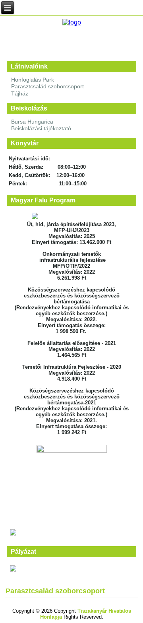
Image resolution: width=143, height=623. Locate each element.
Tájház (19, 93)
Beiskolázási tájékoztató (41, 128)
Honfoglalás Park (32, 79)
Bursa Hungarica (32, 121)
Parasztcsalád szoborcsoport (47, 86)
